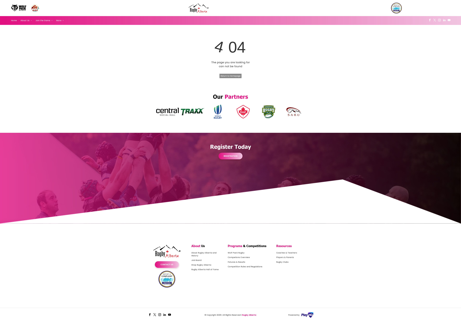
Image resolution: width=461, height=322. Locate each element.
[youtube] (449, 20)
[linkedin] (444, 20)
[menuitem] (14, 20)
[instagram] (439, 20)
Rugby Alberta (249, 315)
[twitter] (435, 20)
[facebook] (430, 20)
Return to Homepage (230, 76)
